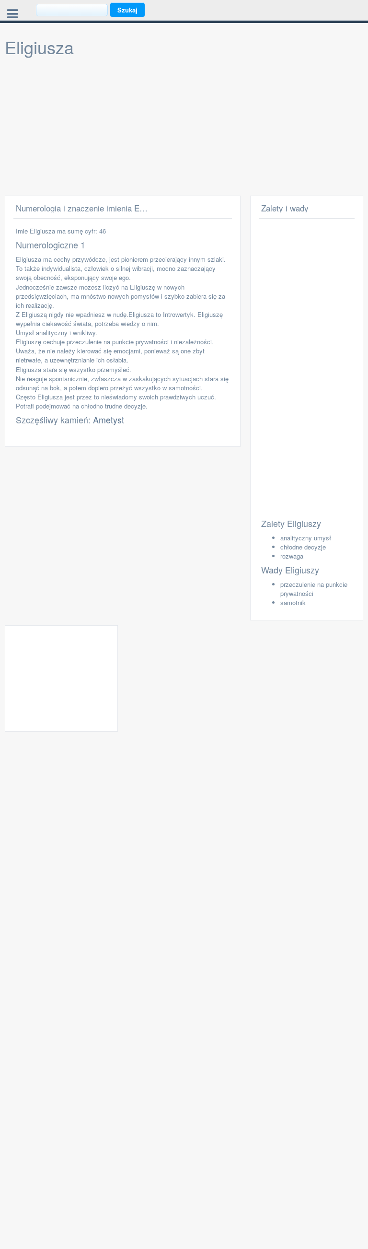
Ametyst (108, 419)
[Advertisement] (184, 128)
